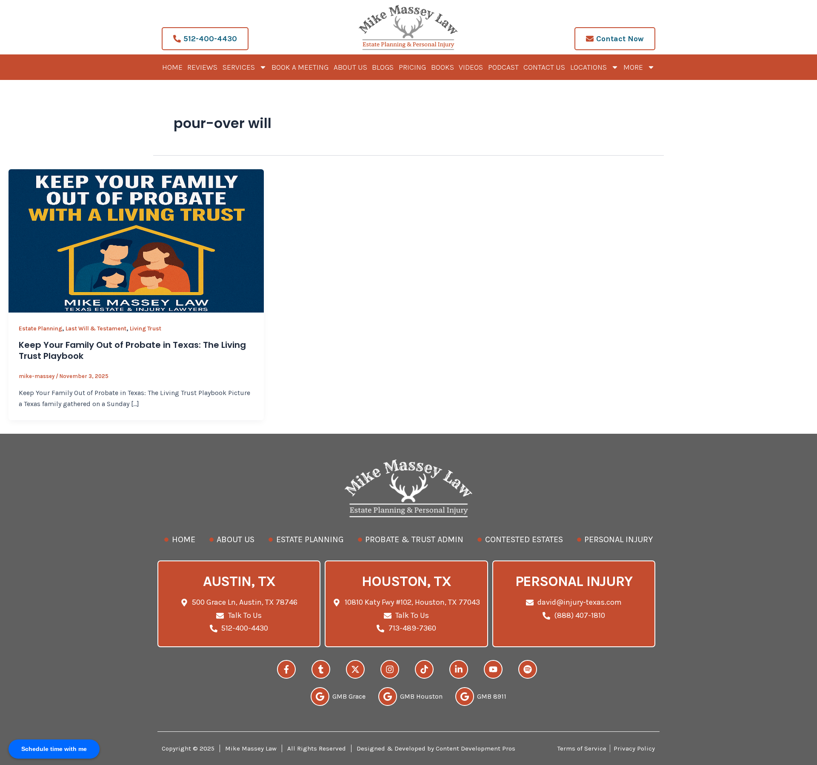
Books (442, 67)
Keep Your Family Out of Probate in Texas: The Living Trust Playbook (132, 350)
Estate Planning (40, 328)
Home (172, 67)
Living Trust (145, 328)
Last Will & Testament (96, 328)
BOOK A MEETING (300, 67)
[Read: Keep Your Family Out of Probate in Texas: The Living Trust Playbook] (136, 240)
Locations (588, 67)
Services (239, 67)
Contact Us (544, 67)
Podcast (503, 67)
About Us (350, 67)
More (633, 67)
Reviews (202, 67)
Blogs (383, 67)
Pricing (412, 67)
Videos (471, 67)
